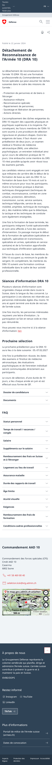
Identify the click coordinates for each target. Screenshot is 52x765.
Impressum (34, 758)
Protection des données (19, 759)
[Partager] (48, 32)
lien (20, 330)
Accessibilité (45, 758)
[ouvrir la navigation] (48, 22)
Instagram (11, 696)
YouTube (27, 696)
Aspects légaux (5, 759)
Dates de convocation (14, 742)
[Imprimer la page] (42, 32)
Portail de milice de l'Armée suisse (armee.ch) (21, 733)
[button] (47, 650)
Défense (12, 22)
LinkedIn (10, 702)
